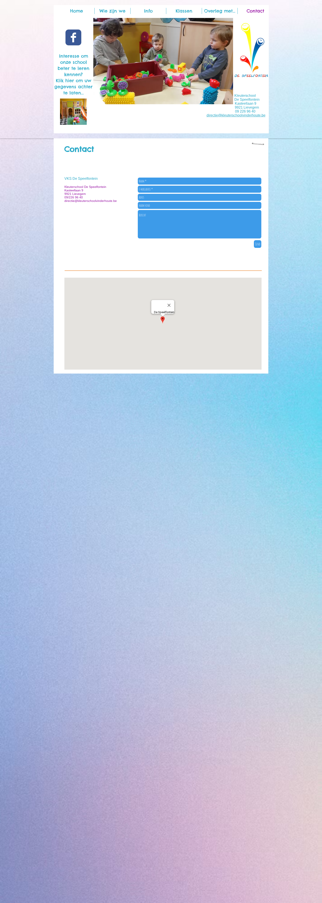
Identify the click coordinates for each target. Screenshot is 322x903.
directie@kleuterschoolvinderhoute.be (236, 115)
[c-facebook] (73, 37)
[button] (184, 11)
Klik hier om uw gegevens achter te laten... (73, 86)
